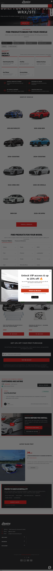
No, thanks (35, 297)
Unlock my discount (35, 291)
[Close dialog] (50, 271)
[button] (49, 567)
